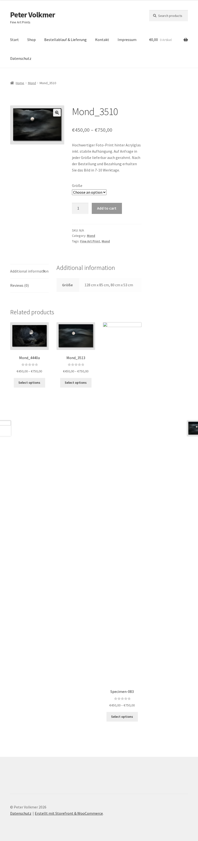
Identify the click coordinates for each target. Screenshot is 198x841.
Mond (32, 83)
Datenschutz (20, 58)
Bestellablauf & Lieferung (65, 39)
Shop (31, 39)
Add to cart (106, 208)
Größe (77, 185)
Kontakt (102, 39)
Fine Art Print (90, 241)
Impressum (127, 39)
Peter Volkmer (32, 15)
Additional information (29, 271)
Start (14, 39)
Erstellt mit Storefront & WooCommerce (69, 813)
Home (20, 83)
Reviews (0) (19, 285)
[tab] (29, 271)
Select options (29, 382)
